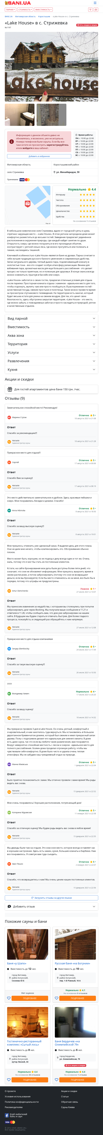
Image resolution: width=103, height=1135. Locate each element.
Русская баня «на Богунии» (72, 963)
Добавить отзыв (24, 906)
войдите (27, 148)
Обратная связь (69, 1101)
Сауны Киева (68, 1107)
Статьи (65, 1096)
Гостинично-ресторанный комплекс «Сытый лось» (24, 1042)
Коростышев (44, 16)
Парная (9, 9)
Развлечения (18, 361)
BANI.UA (8, 16)
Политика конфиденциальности (22, 1101)
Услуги (13, 352)
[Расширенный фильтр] (90, 10)
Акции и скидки (69, 1091)
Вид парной (17, 318)
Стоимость (24, 9)
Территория (17, 344)
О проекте (10, 1091)
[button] (96, 10)
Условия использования (17, 1096)
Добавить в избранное (39, 156)
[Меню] (95, 3)
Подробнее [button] (29, 998)
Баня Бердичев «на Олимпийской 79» (67, 1042)
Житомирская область (25, 16)
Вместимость (42, 9)
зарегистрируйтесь (58, 144)
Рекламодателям (14, 1107)
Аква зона (16, 335)
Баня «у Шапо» (16, 963)
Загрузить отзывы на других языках (53, 897)
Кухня (12, 369)
